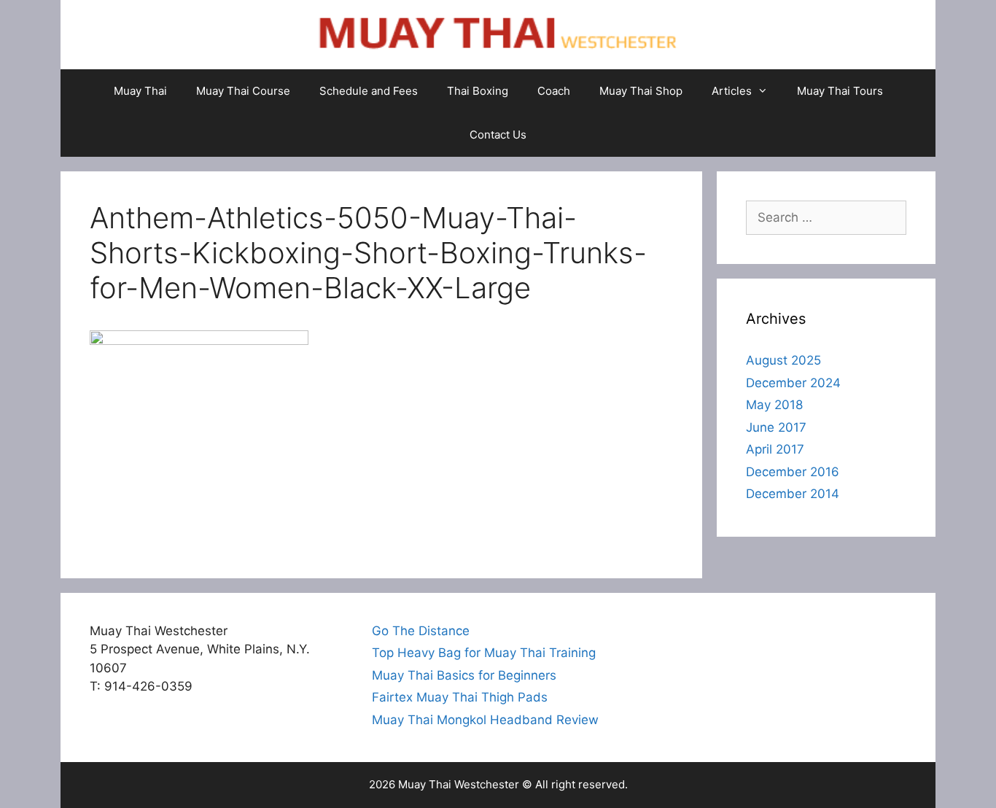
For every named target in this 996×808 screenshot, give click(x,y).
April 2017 (775, 449)
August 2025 (783, 360)
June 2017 (776, 427)
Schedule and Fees (368, 91)
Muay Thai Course (243, 91)
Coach (553, 91)
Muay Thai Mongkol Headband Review (485, 719)
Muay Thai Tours (840, 91)
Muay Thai (140, 91)
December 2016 (792, 472)
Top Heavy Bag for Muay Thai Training (484, 652)
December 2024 (793, 383)
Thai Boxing (477, 91)
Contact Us (498, 134)
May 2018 (774, 404)
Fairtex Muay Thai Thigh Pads (460, 697)
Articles (732, 91)
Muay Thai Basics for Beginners (464, 675)
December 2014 (792, 493)
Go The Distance (421, 631)
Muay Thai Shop (640, 91)
